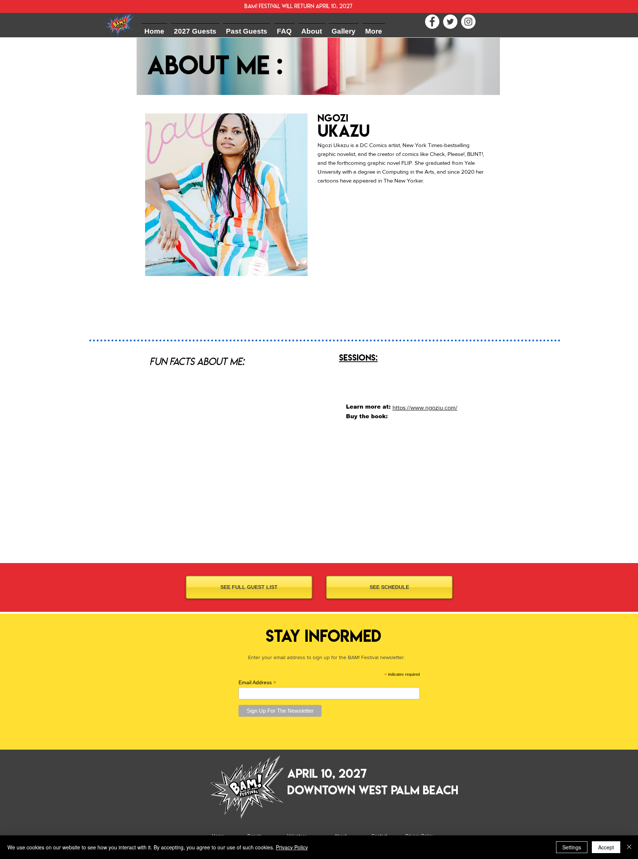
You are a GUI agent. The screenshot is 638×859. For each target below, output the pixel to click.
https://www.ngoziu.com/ (424, 408)
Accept (606, 847)
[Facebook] (432, 21)
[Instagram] (468, 21)
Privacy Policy (292, 847)
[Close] (629, 847)
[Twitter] (450, 21)
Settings (571, 847)
